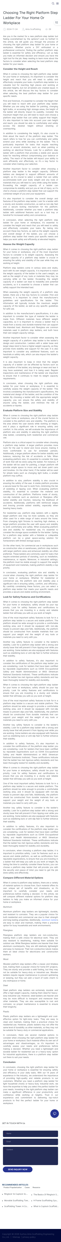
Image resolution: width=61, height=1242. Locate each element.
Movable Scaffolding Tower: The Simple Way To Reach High (17, 1200)
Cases (27, 1187)
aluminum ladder (49, 920)
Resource (36, 1187)
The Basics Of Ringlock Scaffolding (46, 1194)
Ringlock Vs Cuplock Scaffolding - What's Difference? (16, 1194)
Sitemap (16, 1237)
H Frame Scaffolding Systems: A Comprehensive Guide (46, 1200)
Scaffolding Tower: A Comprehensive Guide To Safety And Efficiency (17, 1206)
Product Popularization (13, 1187)
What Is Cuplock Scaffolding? (46, 1206)
